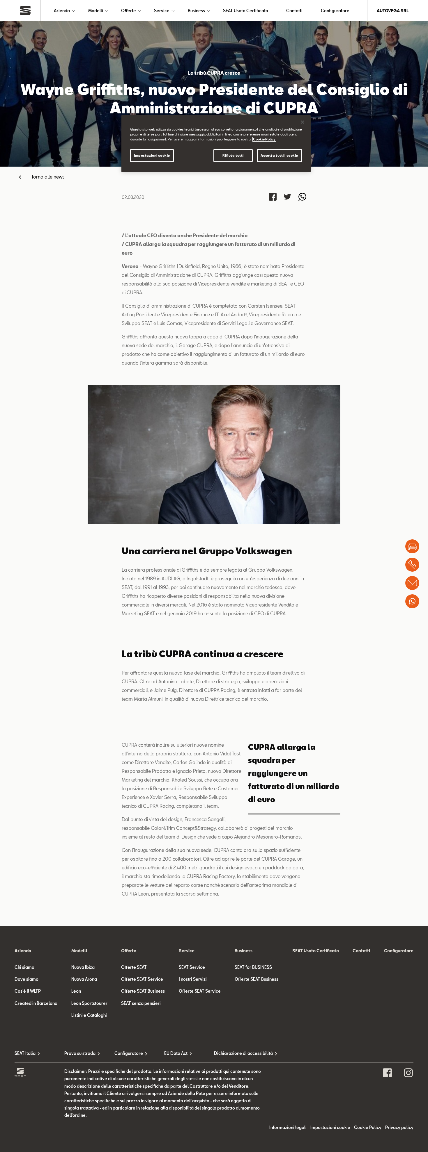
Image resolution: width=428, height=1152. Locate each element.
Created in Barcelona (36, 1003)
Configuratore (335, 10)
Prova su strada (79, 1053)
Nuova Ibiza (83, 967)
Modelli (95, 10)
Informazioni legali (288, 1127)
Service (161, 10)
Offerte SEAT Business (143, 991)
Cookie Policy (367, 1127)
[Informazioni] (412, 583)
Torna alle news (48, 176)
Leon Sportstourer (89, 1003)
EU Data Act (176, 1053)
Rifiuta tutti (232, 155)
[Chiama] (412, 565)
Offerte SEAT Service (142, 979)
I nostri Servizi (193, 979)
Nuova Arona (84, 979)
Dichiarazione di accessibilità (239, 1053)
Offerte (128, 10)
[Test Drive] (412, 546)
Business (196, 10)
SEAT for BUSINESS (253, 967)
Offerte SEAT (134, 967)
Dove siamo (26, 979)
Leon (76, 991)
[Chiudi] (302, 122)
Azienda (62, 10)
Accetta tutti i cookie (279, 155)
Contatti (294, 10)
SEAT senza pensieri (141, 1003)
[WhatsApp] (412, 601)
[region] (216, 143)
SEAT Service (192, 967)
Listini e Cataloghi (89, 1015)
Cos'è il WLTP (28, 991)
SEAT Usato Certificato (245, 10)
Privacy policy (399, 1127)
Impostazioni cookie (152, 155)
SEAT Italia (25, 1053)
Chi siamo (24, 967)
